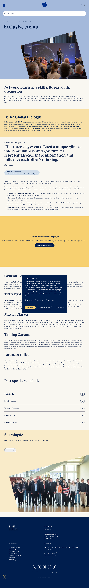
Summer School (13, 553)
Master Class (10, 401)
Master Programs (14, 551)
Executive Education (15, 547)
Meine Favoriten (81, 5)
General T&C (35, 572)
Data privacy (44, 572)
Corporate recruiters (15, 555)
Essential (30, 300)
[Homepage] (44, 5)
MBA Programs (13, 549)
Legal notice (27, 572)
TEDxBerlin (9, 394)
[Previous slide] (7, 450)
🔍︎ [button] (85, 5)
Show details (60, 307)
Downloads (62, 572)
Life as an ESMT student (24, 21)
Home (5, 21)
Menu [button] (4, 5)
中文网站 (11, 560)
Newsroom (12, 557)
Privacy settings (53, 572)
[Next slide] (13, 450)
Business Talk (10, 422)
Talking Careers (11, 408)
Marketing (40, 300)
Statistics (51, 300)
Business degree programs (13, 21)
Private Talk (9, 415)
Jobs (10, 562)
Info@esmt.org (48, 538)
